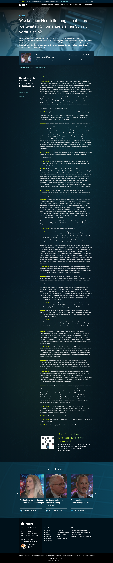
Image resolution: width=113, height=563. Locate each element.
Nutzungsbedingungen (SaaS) (38, 555)
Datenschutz (27, 555)
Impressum (65, 555)
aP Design (47, 534)
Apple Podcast (23, 93)
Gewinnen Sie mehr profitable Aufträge (82, 536)
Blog (58, 536)
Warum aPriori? (43, 4)
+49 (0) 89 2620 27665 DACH (29, 535)
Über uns (72, 4)
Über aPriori (60, 530)
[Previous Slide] (17, 493)
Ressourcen (78, 4)
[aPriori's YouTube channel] (51, 558)
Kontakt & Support (62, 538)
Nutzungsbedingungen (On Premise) (53, 555)
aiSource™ (47, 530)
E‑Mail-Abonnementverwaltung (88, 555)
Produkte (57, 4)
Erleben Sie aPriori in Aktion (29, 541)
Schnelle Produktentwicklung (79, 530)
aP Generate (47, 536)
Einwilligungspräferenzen (74, 555)
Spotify (21, 97)
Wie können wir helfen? (27, 539)
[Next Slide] (96, 493)
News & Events (61, 534)
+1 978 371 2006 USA (27, 531)
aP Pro (46, 532)
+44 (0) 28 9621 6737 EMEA (29, 533)
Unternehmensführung (63, 532)
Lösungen (50, 4)
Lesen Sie (61, 444)
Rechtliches (20, 555)
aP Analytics (47, 538)
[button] (83, 1)
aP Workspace (48, 540)
